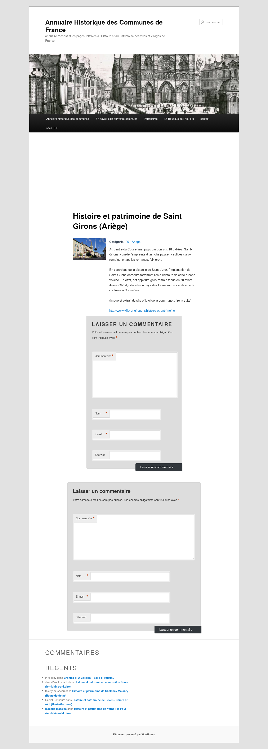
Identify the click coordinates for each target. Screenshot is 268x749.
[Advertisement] (134, 170)
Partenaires (151, 119)
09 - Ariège (133, 241)
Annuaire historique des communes (67, 119)
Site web (100, 455)
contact (204, 119)
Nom (101, 413)
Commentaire (104, 356)
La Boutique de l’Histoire (179, 119)
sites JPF (52, 128)
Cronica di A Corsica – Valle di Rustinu (89, 678)
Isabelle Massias (56, 709)
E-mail (101, 434)
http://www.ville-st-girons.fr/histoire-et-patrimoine (142, 310)
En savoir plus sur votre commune (116, 119)
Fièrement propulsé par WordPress (134, 734)
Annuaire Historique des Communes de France (104, 25)
